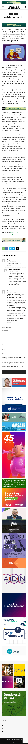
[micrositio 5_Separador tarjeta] (14, 240)
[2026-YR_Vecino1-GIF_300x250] (14, 645)
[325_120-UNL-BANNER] (14, 655)
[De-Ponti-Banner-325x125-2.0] (14, 421)
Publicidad (8, 739)
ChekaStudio (21, 742)
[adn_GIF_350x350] (14, 592)
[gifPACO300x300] (14, 616)
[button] (26, 7)
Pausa (3, 11)
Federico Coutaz (12, 21)
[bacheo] (14, 507)
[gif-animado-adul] (14, 487)
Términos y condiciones (17, 739)
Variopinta (16, 13)
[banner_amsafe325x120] (14, 431)
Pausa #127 (14, 233)
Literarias (8, 11)
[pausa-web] (14, 567)
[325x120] (14, 625)
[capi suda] (13, 477)
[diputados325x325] (14, 412)
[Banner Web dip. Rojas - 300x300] (14, 532)
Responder (9, 265)
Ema (8, 291)
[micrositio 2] (14, 25)
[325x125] (14, 386)
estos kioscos (15, 235)
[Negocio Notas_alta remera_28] (14, 108)
